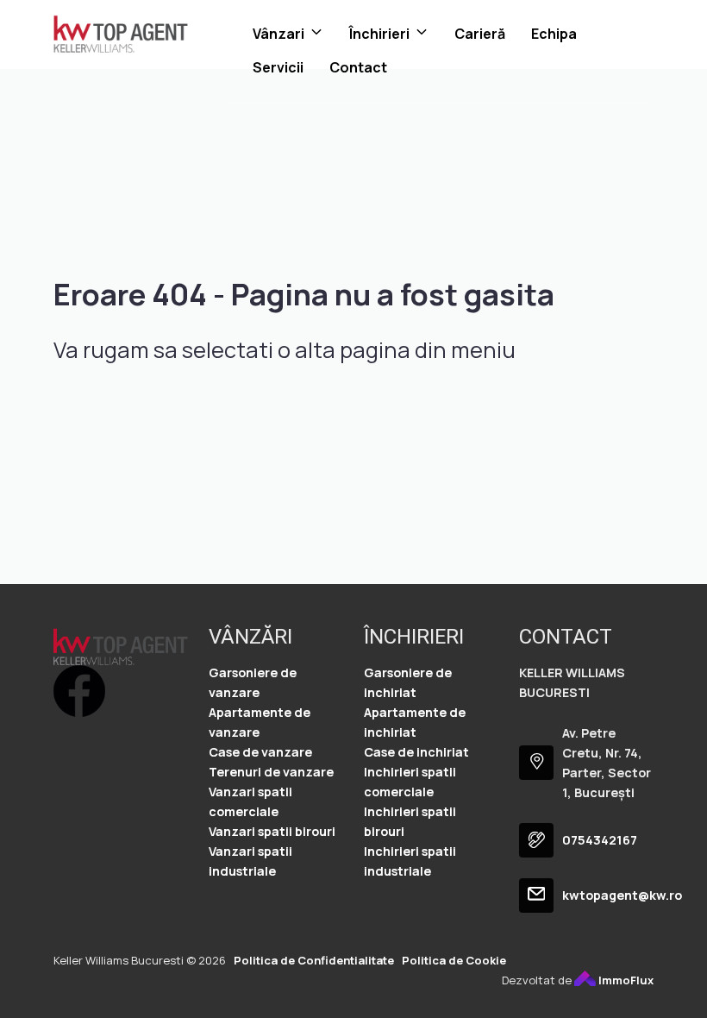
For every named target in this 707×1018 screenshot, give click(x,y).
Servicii (278, 67)
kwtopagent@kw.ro (622, 895)
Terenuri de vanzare (271, 772)
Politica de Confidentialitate (314, 960)
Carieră (479, 33)
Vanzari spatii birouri (272, 831)
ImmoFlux (625, 980)
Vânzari (278, 33)
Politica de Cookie (454, 960)
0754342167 (599, 840)
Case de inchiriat (416, 752)
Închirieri (379, 33)
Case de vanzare (260, 752)
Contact (358, 67)
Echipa (554, 33)
